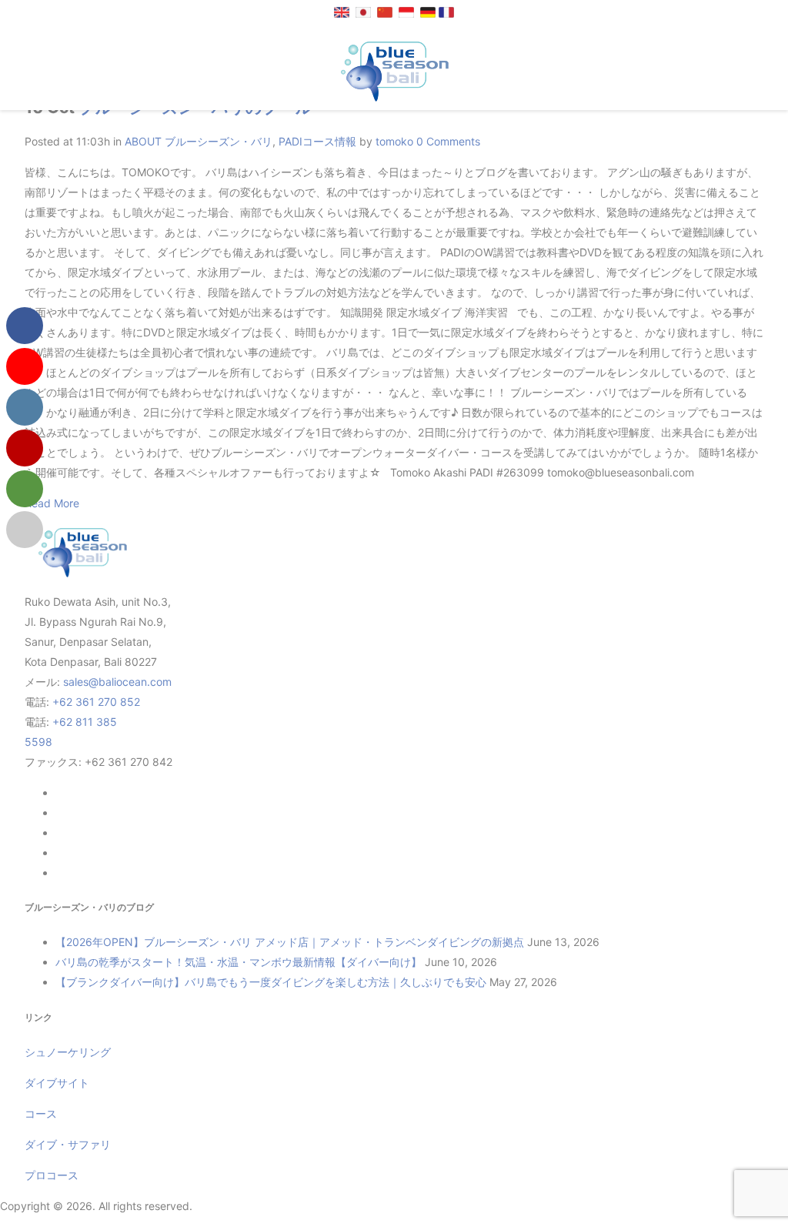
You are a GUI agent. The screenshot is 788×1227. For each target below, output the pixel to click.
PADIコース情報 (317, 141)
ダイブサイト (57, 1082)
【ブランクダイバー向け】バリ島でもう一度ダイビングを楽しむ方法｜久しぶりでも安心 (270, 981)
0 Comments (448, 141)
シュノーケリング (68, 1051)
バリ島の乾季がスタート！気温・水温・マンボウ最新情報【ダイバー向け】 (238, 961)
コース (41, 1113)
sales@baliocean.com (117, 681)
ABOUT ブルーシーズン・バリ (198, 141)
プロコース (51, 1175)
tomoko (394, 141)
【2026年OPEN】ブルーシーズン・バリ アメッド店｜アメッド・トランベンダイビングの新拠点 (289, 941)
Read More (52, 503)
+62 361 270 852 (96, 701)
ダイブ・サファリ (68, 1144)
